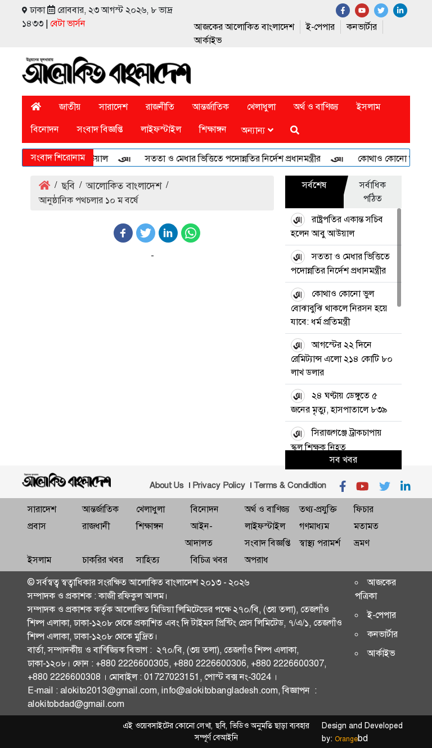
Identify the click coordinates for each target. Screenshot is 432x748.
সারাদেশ (113, 107)
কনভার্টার (361, 27)
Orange (351, 738)
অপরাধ (256, 560)
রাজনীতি (160, 107)
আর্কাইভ (208, 40)
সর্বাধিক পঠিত (372, 191)
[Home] (36, 107)
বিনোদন (45, 129)
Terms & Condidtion (290, 485)
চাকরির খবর (102, 560)
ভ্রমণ (361, 543)
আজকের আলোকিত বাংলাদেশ (244, 27)
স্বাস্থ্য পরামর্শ (319, 543)
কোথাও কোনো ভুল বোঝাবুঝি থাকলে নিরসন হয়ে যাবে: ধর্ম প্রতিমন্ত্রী (339, 307)
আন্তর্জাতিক (210, 107)
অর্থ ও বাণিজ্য (316, 107)
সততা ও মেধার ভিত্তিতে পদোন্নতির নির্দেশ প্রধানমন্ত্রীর (227, 158)
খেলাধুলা (261, 107)
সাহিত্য (148, 560)
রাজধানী (96, 526)
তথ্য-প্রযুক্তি (317, 509)
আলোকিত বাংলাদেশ (123, 185)
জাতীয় (70, 107)
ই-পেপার (320, 27)
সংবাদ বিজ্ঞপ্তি (100, 129)
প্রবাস (37, 526)
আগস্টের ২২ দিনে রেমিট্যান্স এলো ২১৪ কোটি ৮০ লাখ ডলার (342, 358)
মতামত (366, 526)
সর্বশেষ (314, 185)
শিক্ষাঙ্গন (213, 129)
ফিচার (364, 509)
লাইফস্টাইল (161, 129)
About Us (167, 485)
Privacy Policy (218, 485)
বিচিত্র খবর (209, 560)
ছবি (68, 185)
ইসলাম (368, 107)
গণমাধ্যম (314, 526)
